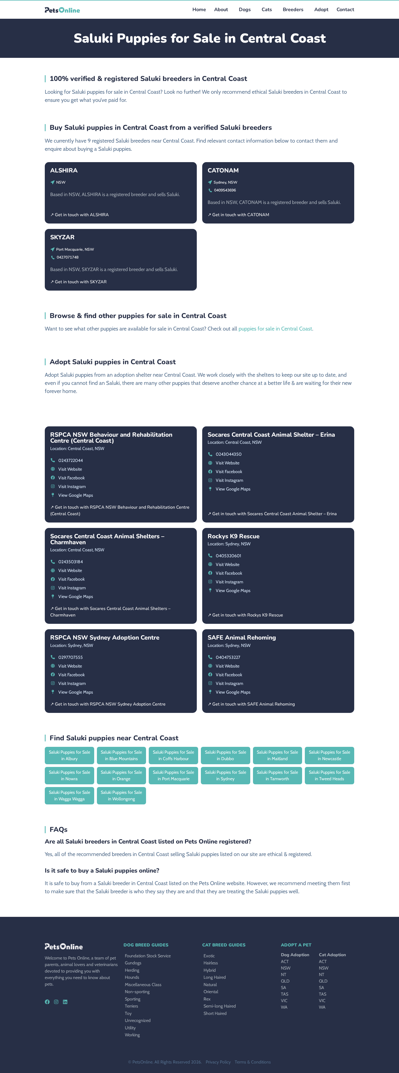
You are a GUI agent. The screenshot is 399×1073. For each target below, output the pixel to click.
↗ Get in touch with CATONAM (238, 215)
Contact (345, 9)
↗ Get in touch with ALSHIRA (79, 215)
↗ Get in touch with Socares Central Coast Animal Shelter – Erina (272, 514)
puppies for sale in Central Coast (275, 328)
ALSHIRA (64, 170)
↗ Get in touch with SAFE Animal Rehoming (251, 704)
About (221, 9)
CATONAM (223, 170)
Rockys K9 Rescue (233, 536)
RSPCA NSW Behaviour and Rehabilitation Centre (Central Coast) (111, 437)
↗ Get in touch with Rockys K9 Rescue (245, 615)
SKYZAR (62, 237)
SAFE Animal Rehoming (242, 637)
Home (199, 9)
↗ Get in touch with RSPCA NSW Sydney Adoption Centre (108, 704)
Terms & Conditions (253, 1062)
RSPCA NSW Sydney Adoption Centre (104, 637)
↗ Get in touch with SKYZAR (78, 282)
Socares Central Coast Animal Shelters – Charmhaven (107, 539)
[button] (243, 9)
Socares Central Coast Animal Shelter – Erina (271, 434)
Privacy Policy (218, 1062)
